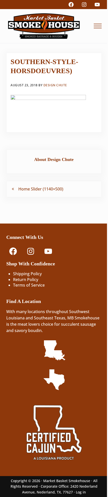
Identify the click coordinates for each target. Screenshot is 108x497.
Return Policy (25, 279)
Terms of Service (29, 285)
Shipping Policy (27, 274)
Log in (81, 492)
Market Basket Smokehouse (66, 480)
